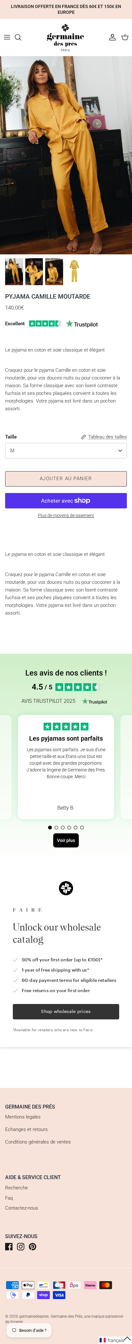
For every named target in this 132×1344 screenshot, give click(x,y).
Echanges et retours (26, 1129)
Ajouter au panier (66, 478)
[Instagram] (20, 1246)
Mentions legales (23, 1117)
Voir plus (66, 792)
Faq (9, 1198)
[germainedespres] (66, 37)
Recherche (16, 1188)
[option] (66, 155)
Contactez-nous (21, 1208)
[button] (50, 827)
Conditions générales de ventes (38, 1142)
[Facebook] (8, 1246)
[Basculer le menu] (7, 37)
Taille (11, 437)
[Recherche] (21, 37)
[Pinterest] (32, 1246)
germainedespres (34, 1316)
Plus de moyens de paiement (66, 515)
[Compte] (111, 37)
